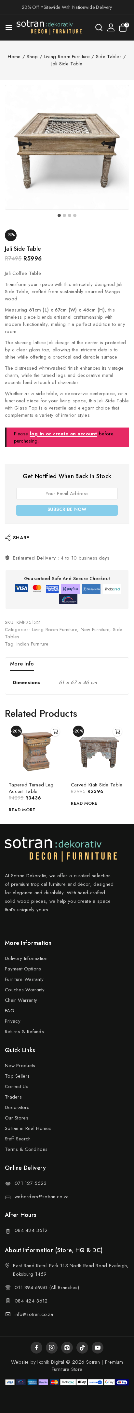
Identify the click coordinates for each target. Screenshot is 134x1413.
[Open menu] (9, 27)
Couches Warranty (25, 989)
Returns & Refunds (24, 1031)
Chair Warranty (21, 1000)
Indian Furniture (33, 644)
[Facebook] (36, 1348)
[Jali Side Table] (67, 147)
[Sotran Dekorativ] (49, 27)
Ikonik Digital (50, 1362)
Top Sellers (17, 1076)
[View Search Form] (99, 27)
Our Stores (16, 1117)
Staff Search (18, 1138)
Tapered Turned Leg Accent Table (31, 788)
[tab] (59, 215)
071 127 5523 (31, 1183)
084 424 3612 (31, 1230)
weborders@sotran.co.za (42, 1196)
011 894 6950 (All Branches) (47, 1287)
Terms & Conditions (26, 1149)
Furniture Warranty (24, 979)
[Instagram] (52, 1348)
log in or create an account (63, 433)
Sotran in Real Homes (28, 1128)
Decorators (17, 1107)
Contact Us (16, 1086)
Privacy (12, 1021)
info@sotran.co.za (34, 1314)
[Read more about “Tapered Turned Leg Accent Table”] (55, 731)
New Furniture (95, 629)
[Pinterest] (67, 1348)
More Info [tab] (22, 663)
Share (21, 537)
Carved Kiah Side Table (97, 784)
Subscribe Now (67, 509)
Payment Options (23, 968)
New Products (20, 1065)
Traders (13, 1097)
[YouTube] (97, 1348)
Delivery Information (26, 958)
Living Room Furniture (54, 629)
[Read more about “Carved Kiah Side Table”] (117, 731)
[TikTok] (82, 1348)
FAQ (9, 1010)
